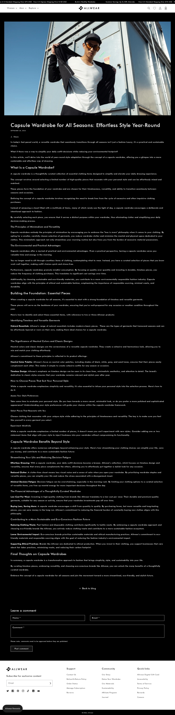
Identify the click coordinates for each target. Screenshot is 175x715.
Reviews (70, 693)
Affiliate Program (109, 693)
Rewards (141, 693)
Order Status (72, 684)
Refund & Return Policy (76, 679)
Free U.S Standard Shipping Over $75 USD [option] (149, 2)
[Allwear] (38, 691)
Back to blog (89, 588)
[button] (149, 8)
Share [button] (16, 137)
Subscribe (50, 683)
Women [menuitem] (11, 8)
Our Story (106, 675)
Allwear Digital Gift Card (148, 675)
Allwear (90, 712)
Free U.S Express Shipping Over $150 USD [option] (43, 2)
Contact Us (71, 675)
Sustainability (108, 688)
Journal (105, 697)
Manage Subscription (76, 688)
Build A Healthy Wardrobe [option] (79, 2)
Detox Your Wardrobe (111, 679)
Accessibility (142, 679)
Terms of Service (144, 684)
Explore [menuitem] (32, 8)
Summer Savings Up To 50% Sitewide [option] (113, 2)
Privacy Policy (143, 688)
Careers (140, 697)
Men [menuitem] (21, 8)
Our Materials (108, 684)
